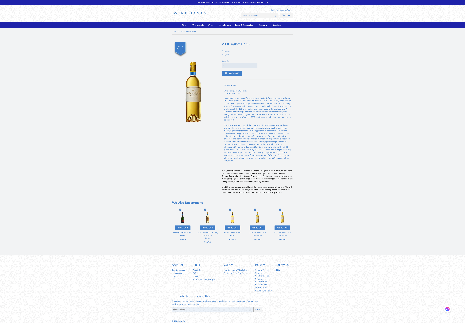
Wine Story (182, 321)
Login (174, 276)
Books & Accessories (244, 25)
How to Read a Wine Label (235, 270)
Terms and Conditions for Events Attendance (263, 282)
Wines (210, 25)
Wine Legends (198, 25)
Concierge (277, 25)
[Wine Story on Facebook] (277, 270)
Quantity (225, 61)
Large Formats (225, 25)
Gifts (184, 25)
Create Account (178, 270)
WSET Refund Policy (263, 291)
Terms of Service (262, 270)
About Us (197, 270)
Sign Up (257, 310)
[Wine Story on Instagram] (279, 270)
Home (174, 31)
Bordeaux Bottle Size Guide (235, 273)
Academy (263, 25)
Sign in (273, 10)
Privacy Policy (261, 288)
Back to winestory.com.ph (204, 279)
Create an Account (286, 10)
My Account (177, 273)
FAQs (195, 273)
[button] (447, 309)
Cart (288, 15)
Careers (196, 276)
